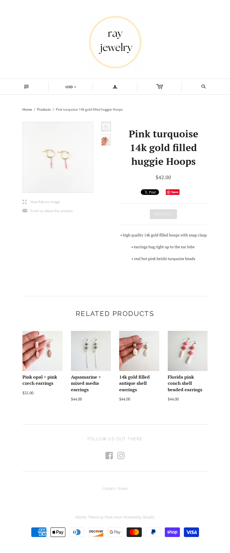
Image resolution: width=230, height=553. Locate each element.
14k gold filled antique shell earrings (134, 383)
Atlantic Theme (87, 517)
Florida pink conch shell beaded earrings (185, 383)
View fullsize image (41, 202)
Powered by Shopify (138, 517)
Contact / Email (115, 489)
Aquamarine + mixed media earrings (86, 383)
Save (174, 192)
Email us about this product (47, 211)
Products (44, 109)
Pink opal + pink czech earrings (39, 380)
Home (27, 109)
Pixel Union (113, 517)
